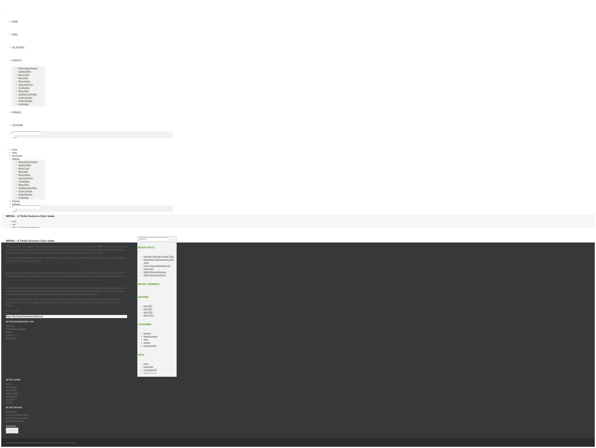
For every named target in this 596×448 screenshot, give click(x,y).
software (17, 125)
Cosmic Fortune (25, 97)
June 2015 (148, 306)
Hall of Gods (23, 74)
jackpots (17, 60)
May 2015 (148, 309)
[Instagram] (16, 430)
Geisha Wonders (25, 101)
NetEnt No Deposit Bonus (155, 275)
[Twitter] (10, 430)
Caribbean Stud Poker (27, 94)
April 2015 (148, 312)
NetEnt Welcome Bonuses (155, 272)
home (15, 21)
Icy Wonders (23, 104)
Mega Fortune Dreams (28, 68)
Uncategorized (150, 345)
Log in (146, 363)
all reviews (18, 47)
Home (14, 221)
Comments (150, 370)
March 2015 (149, 315)
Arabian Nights (24, 71)
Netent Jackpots (150, 336)
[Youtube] (13, 430)
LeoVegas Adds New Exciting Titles (159, 256)
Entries (148, 367)
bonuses (16, 112)
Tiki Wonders (24, 87)
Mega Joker (23, 78)
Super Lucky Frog (25, 84)
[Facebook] (7, 430)
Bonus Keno (23, 91)
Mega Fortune (24, 81)
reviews (147, 342)
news (15, 34)
